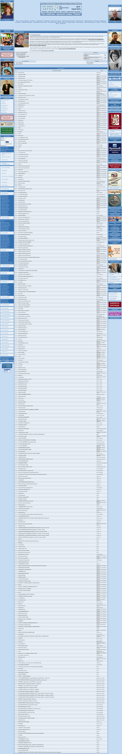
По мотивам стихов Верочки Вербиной (26, 232)
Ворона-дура (21, 120)
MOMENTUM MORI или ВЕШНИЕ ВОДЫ (26, 632)
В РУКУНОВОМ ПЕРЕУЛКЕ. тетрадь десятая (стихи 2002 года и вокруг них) (33, 679)
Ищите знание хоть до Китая (24, 310)
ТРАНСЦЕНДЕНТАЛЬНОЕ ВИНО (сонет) (26, 481)
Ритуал (20, 108)
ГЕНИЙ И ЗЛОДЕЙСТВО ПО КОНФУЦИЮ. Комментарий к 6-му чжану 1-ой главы (34, 527)
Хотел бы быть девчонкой (23, 558)
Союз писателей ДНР (113, 293)
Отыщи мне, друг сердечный (24, 320)
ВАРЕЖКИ (21, 723)
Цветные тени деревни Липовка (24, 223)
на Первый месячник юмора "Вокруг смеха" (113, 259)
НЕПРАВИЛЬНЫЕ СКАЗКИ (24, 748)
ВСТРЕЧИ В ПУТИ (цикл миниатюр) (25, 596)
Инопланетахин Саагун (23, 384)
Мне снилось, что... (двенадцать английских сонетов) (28, 653)
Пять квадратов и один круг (24, 99)
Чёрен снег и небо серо (23, 318)
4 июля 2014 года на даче (23, 162)
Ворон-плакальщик (22, 283)
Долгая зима (21, 135)
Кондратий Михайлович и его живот (25, 379)
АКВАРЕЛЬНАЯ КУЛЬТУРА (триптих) (26, 459)
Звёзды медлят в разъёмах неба (24, 165)
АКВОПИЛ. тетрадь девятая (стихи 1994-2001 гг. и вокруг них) (30, 681)
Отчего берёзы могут (22, 371)
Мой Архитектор (22, 639)
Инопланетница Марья (23, 369)
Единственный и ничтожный (24, 672)
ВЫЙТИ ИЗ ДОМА (22, 577)
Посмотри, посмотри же (23, 196)
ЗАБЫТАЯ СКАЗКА (22, 457)
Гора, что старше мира (23, 143)
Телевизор (20, 363)
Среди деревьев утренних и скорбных (25, 323)
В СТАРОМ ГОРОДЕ (22, 485)
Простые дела (21, 129)
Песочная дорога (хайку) (23, 645)
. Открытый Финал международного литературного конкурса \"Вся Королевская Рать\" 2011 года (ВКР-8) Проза (93, 58)
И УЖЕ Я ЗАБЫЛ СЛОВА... (24, 617)
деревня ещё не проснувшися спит (25, 255)
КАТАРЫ (20, 177)
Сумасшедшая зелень (22, 280)
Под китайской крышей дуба (24, 263)
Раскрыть (20, 144)
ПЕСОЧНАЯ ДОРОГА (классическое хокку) (27, 712)
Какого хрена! (21, 601)
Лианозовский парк (22, 110)
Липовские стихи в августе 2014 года (25, 150)
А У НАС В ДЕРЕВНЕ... (23, 445)
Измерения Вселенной (23, 419)
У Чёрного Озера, (22, 546)
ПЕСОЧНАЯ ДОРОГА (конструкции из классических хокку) (29, 708)
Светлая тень (21, 398)
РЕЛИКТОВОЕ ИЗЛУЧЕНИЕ (24, 567)
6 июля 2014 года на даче (23, 160)
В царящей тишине (22, 76)
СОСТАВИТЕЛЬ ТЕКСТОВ (24, 516)
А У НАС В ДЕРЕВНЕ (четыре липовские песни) (27, 441)
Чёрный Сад (21, 175)
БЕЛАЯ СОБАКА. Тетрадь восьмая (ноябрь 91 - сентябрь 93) (30, 683)
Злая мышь (21, 282)
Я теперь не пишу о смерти (23, 432)
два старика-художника (23, 209)
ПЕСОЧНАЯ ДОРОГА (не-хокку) (25, 706)
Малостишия (21, 308)
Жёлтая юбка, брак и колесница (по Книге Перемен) (28, 483)
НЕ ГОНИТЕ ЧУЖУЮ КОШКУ (24, 590)
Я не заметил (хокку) (22, 236)
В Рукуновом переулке (23, 647)
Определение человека (23, 670)
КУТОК (20, 539)
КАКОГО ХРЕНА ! (22, 731)
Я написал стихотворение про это (24, 217)
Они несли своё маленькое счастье (25, 301)
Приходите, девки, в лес (23, 112)
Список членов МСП (113, 94)
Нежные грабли (21, 72)
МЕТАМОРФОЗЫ (22, 575)
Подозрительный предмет (23, 207)
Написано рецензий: (21, 54)
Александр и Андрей (22, 421)
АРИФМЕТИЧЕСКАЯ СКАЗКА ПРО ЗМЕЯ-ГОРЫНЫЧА (29, 453)
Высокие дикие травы (22, 287)
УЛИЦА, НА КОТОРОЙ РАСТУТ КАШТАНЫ (27, 440)
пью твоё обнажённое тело (23, 331)
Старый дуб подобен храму (23, 272)
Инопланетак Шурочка (23, 386)
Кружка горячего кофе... (115, 70)
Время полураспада (22, 392)
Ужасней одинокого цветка (23, 464)
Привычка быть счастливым (7, 75)
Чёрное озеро (21, 660)
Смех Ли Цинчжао (22, 118)
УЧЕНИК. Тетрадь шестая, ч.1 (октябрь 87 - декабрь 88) (29, 689)
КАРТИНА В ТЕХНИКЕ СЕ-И (24, 422)
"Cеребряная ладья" (113, 294)
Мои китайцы (21, 634)
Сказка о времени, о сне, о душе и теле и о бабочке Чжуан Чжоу (30, 662)
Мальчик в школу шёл (22, 335)
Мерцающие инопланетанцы (24, 381)
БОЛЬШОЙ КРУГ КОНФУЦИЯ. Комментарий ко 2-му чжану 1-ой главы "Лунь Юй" (34, 535)
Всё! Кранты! (21, 84)
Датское (20, 164)
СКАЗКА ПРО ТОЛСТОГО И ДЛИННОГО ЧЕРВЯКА (29, 409)
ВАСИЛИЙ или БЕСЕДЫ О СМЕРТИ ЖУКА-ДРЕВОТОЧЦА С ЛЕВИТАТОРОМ (33, 636)
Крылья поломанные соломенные (24, 249)
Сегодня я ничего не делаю (23, 266)
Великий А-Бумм (22, 78)
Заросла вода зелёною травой (24, 550)
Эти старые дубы (22, 295)
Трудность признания (115, 45)
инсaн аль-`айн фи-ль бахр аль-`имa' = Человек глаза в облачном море (31, 744)
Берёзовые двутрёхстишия (23, 247)
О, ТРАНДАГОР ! (22, 598)
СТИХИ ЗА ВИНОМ (22, 438)
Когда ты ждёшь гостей (23, 548)
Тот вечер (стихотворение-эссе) (24, 243)
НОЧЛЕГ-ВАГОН (22, 521)
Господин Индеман (22, 411)
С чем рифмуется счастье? (23, 137)
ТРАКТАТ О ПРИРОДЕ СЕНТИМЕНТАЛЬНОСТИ (28, 586)
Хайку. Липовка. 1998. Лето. (24, 714)
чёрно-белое (21, 344)
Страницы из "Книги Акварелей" (24, 727)
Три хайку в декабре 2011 (23, 264)
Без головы (21, 293)
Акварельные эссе (22, 725)
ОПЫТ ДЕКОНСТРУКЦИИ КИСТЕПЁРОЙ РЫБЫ (28, 270)
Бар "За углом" (4, 112)
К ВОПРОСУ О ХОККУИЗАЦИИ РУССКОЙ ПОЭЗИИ (29, 582)
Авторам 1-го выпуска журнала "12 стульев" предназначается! (115, 188)
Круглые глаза (21, 122)
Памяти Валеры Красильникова (24, 373)
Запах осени (21, 520)
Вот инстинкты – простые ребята (24, 316)
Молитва (20, 603)
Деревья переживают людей (23, 314)
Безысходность (21, 124)
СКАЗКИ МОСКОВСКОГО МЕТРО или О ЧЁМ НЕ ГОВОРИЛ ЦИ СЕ (32, 434)
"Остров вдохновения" (114, 296)
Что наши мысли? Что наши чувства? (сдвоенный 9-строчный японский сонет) (32, 474)
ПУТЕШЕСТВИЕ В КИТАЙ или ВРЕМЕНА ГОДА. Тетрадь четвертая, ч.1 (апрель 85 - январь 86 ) (36, 697)
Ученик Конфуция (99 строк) (24, 103)
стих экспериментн (22, 158)
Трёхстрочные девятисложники (24, 181)
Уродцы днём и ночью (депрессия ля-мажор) (27, 95)
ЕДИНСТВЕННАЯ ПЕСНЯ (24, 573)
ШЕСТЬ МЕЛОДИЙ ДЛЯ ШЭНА (25, 394)
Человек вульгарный (22, 93)
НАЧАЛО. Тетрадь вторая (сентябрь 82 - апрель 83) (28, 700)
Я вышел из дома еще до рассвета (25, 502)
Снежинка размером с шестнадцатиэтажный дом (27, 291)
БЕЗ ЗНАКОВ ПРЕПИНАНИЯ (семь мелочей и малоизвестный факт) (31, 733)
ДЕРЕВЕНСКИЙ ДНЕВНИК (24, 417)
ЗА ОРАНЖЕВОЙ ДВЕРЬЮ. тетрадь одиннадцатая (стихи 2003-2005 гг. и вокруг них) (34, 678)
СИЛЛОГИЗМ (21, 415)
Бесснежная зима (22, 403)
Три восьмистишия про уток (24, 213)
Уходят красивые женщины (23, 362)
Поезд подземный (22, 346)
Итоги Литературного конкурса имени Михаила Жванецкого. (115, 279)
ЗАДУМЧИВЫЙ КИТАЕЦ (23, 611)
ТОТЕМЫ (20, 638)
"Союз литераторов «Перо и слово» (113, 299)
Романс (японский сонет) (23, 491)
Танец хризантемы (22, 426)
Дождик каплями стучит (23, 205)
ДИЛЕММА (21, 620)
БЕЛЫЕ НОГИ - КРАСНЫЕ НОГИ (25, 569)
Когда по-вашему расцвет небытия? (25, 478)
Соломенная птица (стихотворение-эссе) (26, 245)
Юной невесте (21, 268)
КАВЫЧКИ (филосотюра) (23, 342)
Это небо (20, 659)
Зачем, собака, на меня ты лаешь (24, 322)
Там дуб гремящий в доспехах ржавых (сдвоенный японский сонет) (31, 514)
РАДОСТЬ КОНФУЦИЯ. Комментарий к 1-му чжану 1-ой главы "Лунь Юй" (32, 537)
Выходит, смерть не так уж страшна (25, 285)
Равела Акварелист (22, 354)
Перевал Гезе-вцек (22, 367)
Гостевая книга (26, 61)
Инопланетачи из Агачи (23, 382)
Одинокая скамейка (22, 74)
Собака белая (21, 607)
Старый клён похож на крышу (24, 508)
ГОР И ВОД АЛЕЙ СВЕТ (23, 238)
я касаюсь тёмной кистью (23, 333)
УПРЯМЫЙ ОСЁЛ (22, 571)
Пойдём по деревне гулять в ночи (24, 251)
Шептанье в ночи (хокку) (23, 476)
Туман (20, 133)
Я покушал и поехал (22, 97)
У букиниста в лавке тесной (23, 655)
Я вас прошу (21, 668)
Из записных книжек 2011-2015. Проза (25, 80)
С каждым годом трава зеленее (24, 560)
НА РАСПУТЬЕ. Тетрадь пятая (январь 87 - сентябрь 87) (29, 691)
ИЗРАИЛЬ (20, 542)
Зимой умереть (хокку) (23, 413)
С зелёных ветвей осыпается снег (24, 443)
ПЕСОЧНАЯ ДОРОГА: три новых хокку (26, 470)
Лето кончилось (21, 544)
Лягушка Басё (21, 430)
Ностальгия (21, 341)
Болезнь (20, 87)
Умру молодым (21, 352)
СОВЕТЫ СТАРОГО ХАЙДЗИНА (25, 242)
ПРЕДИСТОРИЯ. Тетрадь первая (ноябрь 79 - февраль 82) (29, 702)
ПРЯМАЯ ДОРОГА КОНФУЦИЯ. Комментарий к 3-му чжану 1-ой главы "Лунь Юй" (34, 533)
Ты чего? (20, 339)
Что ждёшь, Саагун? (22, 468)
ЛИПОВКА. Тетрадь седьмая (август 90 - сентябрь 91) (28, 685)
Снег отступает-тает (22, 312)
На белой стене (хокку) (23, 297)
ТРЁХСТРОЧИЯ (22, 173)
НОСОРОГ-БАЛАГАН (23, 613)
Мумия (20, 584)
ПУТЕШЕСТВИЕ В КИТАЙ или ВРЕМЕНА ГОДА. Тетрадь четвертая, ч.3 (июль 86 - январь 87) (36, 693)
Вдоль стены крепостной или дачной (25, 261)
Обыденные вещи (22, 512)
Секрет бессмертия (22, 116)
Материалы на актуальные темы (115, 156)
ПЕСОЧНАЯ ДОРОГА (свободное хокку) (26, 710)
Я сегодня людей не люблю (23, 139)
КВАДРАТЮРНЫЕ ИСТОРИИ (24, 447)
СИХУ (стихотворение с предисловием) (26, 276)
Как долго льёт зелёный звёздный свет (25, 523)
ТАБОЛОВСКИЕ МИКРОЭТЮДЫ (25, 449)
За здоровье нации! (22, 186)
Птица (20, 146)
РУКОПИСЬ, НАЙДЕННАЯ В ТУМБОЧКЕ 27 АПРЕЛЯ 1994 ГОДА (31, 746)
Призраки (20, 131)
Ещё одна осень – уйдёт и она (24, 219)
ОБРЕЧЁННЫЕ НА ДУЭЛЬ (24, 563)
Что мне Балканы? (22, 451)
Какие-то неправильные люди (24, 221)
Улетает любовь (7, 19)
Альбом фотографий (22, 390)
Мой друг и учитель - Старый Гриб (25, 588)
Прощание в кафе (22, 657)
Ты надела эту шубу (22, 198)
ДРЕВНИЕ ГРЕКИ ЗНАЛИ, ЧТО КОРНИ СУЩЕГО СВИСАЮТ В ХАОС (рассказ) (34, 518)
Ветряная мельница (22, 396)
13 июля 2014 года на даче (23, 154)
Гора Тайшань (21, 377)
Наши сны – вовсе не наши (23, 289)
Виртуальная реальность (23, 615)
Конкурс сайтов (21, 224)
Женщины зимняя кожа (23, 327)
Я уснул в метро (21, 400)
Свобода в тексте (22, 348)
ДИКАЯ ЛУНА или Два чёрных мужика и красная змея (29, 540)
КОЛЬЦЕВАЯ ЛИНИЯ (23, 462)
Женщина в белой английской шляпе (25, 211)
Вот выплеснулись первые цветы (24, 234)
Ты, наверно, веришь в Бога (23, 171)
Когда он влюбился (22, 329)
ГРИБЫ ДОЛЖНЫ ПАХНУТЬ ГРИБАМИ (26, 594)
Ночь (115, 21)
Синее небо (21, 360)
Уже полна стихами (22, 407)
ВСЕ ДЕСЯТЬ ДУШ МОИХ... (24, 664)
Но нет (20, 91)
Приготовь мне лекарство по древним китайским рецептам (29, 257)
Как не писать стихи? (22, 737)
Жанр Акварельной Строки (23, 561)
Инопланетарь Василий (23, 388)
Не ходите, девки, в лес (23, 114)
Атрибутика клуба (5, 108)
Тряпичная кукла (22, 125)
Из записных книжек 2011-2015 (24, 82)
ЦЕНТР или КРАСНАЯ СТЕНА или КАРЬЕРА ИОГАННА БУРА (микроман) (33, 565)
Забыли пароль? (3, 145)
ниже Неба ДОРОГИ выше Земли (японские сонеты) (28, 704)
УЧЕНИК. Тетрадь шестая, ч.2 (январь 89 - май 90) (28, 687)
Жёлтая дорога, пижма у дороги (24, 552)
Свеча (20, 651)
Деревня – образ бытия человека (24, 253)
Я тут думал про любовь (23, 89)
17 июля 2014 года (22, 152)
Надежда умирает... (22, 504)
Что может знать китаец (23, 510)
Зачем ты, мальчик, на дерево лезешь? (25, 466)
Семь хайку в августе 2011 (23, 278)
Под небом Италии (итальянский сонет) (26, 487)
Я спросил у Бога (22, 101)
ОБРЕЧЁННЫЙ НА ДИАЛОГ (24, 740)
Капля (20, 127)
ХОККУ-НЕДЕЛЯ (22, 215)
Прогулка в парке (22, 183)
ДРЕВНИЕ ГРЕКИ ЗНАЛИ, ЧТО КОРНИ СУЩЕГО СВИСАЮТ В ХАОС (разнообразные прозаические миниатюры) (40, 752)
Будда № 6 (20, 375)
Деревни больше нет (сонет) (23, 554)
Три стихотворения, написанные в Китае (26, 405)
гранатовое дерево (22, 202)
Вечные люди (21, 106)
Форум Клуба (4, 107)
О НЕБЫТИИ (21, 480)
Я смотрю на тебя (22, 190)
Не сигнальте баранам (7, 95)
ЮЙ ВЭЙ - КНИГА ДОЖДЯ (24, 721)
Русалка (20, 184)
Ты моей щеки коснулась (23, 337)
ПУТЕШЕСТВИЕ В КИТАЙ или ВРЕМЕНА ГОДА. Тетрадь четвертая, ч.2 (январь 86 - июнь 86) (36, 695)
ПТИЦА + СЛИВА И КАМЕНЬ (24, 676)
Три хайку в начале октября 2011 (24, 274)
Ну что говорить (21, 358)
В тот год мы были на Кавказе (24, 167)
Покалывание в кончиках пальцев (24, 580)
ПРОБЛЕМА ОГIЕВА (23, 424)
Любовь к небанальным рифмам (24, 304)
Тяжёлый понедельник (23, 192)
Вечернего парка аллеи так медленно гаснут (26, 240)
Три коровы (21, 641)
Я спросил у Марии (22, 325)
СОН (19, 592)
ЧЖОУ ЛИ (21, 169)
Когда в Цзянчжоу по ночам (24, 649)
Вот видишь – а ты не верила (24, 306)
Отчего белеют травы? (23, 436)
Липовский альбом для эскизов (24, 228)
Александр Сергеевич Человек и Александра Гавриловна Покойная (31, 666)
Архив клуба (4, 110)
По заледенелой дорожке (23, 259)
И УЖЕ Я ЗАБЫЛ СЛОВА (23, 579)
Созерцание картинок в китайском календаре (26, 718)
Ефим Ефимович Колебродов (24, 226)
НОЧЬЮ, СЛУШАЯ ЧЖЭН (24, 428)
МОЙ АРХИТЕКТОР (22, 674)
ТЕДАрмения (21, 179)
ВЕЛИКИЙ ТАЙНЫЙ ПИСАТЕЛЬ (25, 742)
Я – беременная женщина (23, 194)
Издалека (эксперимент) (23, 350)
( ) (21, 57)
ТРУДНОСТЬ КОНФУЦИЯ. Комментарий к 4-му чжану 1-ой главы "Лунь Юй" (33, 531)
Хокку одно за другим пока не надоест (25, 85)
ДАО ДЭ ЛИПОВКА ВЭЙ (23, 461)
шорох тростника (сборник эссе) (24, 729)
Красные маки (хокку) (23, 299)
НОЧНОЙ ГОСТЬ (22, 609)
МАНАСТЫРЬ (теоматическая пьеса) (25, 188)
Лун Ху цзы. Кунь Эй (22, 230)
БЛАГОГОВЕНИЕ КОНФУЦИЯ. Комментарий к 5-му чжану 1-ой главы (32, 529)
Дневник (97, 61)
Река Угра (20, 365)
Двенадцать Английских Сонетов (24, 716)
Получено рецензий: (21, 53)
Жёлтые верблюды (22, 605)
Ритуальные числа (22, 719)
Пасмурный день (22, 200)
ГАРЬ (20, 356)
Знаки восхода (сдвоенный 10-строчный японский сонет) (29, 472)
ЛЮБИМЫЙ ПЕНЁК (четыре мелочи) (25, 506)
